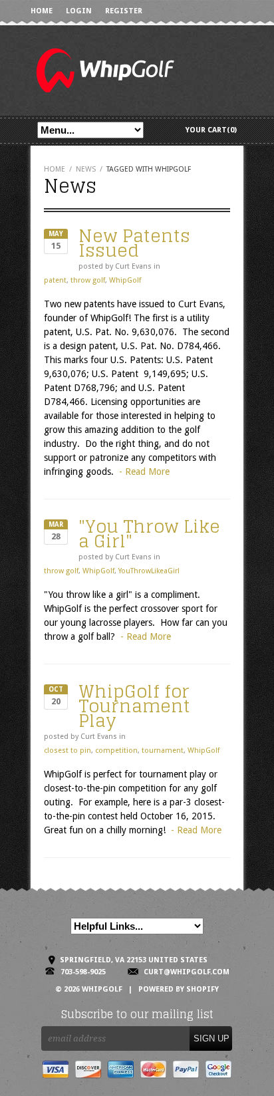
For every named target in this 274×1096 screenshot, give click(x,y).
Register (123, 11)
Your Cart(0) (211, 130)
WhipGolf (125, 280)
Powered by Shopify (178, 989)
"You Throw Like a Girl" (149, 534)
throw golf (87, 280)
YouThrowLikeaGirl (149, 571)
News (86, 169)
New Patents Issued (134, 243)
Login (79, 11)
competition (116, 750)
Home (42, 11)
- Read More (144, 471)
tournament (163, 750)
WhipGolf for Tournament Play (134, 706)
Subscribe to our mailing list (137, 1014)
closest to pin (67, 750)
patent (55, 280)
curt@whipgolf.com (186, 972)
